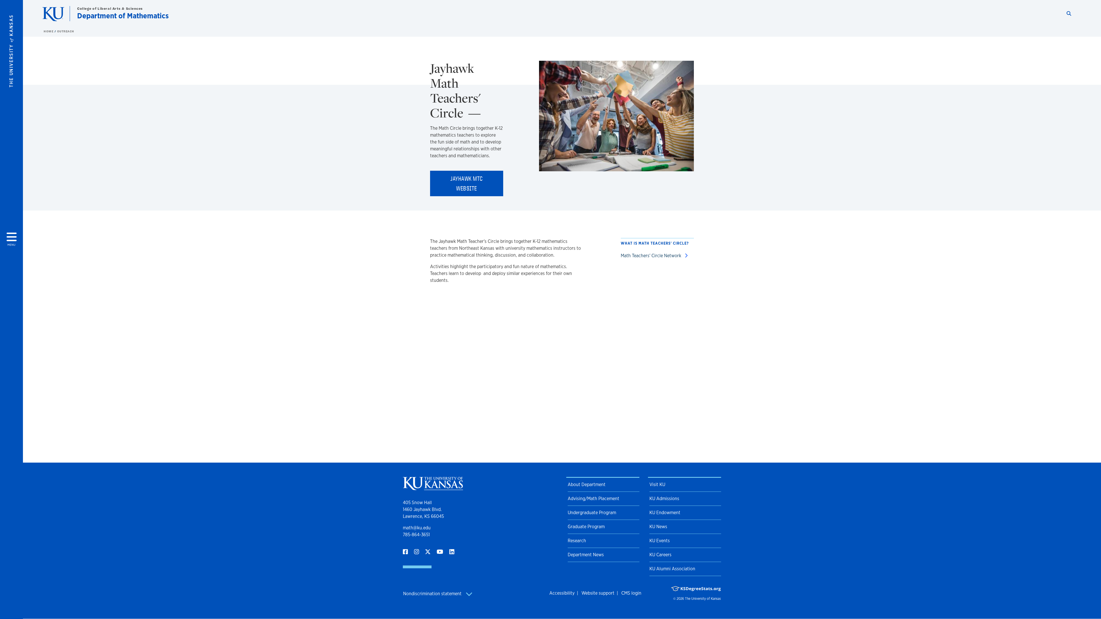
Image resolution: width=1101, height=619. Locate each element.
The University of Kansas (703, 598)
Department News (586, 555)
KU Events (659, 541)
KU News (658, 527)
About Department (587, 485)
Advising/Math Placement (593, 499)
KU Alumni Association (672, 569)
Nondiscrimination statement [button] (433, 594)
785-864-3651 (416, 535)
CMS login (631, 593)
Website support (597, 593)
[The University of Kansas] (433, 488)
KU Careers (660, 555)
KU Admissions (664, 499)
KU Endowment (664, 513)
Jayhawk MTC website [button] (466, 183)
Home (49, 31)
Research (577, 541)
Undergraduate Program (592, 513)
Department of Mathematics (123, 16)
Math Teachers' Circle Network (651, 256)
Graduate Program (586, 527)
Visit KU (657, 485)
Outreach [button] (65, 31)
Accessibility (562, 593)
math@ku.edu (417, 528)
